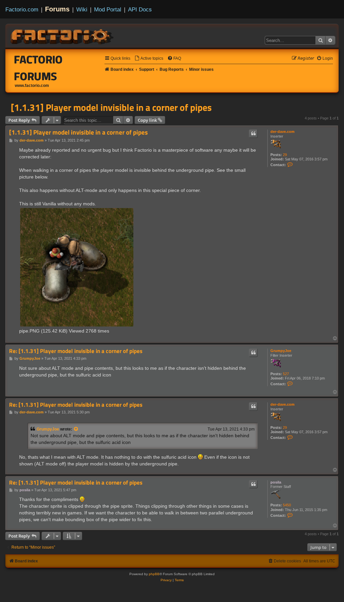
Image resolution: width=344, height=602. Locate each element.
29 (285, 155)
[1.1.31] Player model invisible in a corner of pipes (111, 107)
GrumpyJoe (280, 351)
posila (275, 482)
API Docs (140, 9)
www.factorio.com (32, 85)
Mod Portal (107, 9)
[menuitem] (148, 58)
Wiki (81, 9)
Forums (57, 9)
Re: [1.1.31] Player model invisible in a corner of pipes (75, 351)
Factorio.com (21, 9)
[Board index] (62, 35)
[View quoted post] (76, 429)
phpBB (154, 574)
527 (286, 374)
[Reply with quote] (253, 134)
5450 (287, 505)
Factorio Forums (38, 68)
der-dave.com (282, 132)
